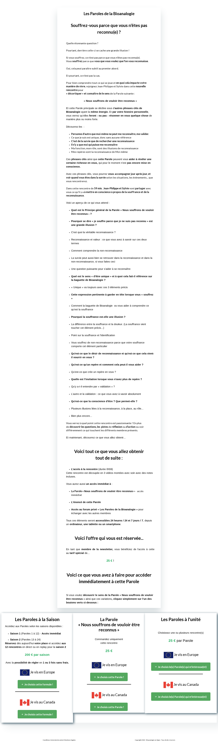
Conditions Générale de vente (53, 740)
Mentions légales (70, 740)
